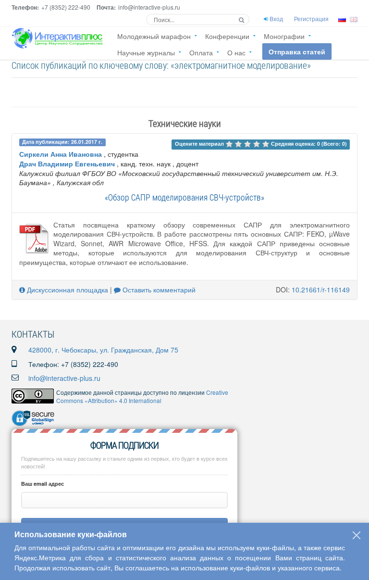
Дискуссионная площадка (66, 289)
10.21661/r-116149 (321, 289)
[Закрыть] (356, 535)
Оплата (201, 52)
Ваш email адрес (42, 483)
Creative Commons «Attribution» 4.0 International (142, 396)
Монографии (284, 36)
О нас (236, 52)
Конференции (227, 36)
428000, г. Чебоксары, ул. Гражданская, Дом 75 (103, 349)
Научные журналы (146, 52)
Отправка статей (297, 51)
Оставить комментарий (158, 289)
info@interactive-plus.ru (64, 378)
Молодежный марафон (154, 36)
